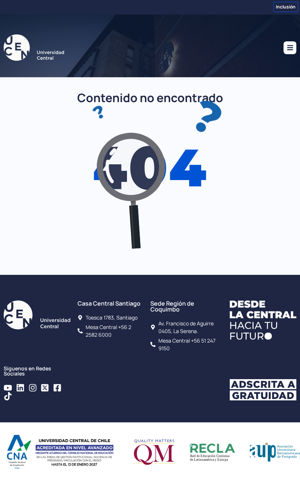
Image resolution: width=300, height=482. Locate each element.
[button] (290, 47)
